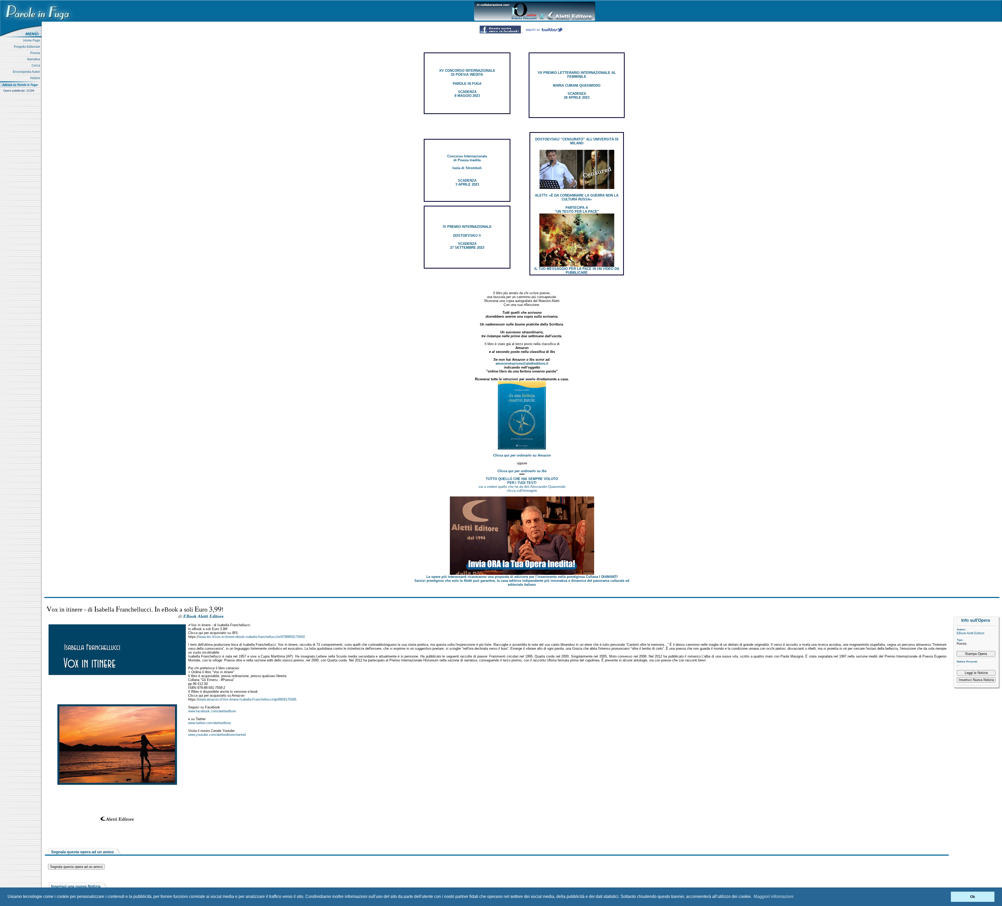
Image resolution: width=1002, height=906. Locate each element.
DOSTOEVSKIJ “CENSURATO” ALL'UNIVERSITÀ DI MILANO (576, 141)
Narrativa (34, 59)
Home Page (32, 40)
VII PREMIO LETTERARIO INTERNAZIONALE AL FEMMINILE (577, 75)
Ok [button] (972, 897)
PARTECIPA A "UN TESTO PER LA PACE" (577, 210)
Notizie (36, 78)
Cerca (37, 65)
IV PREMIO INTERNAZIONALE (467, 227)
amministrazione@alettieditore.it (522, 363)
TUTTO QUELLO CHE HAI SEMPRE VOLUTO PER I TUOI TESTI (522, 481)
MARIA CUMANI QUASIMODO (576, 85)
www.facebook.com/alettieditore (212, 711)
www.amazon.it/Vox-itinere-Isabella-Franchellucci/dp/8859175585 (247, 699)
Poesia (36, 53)
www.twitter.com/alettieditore (209, 723)
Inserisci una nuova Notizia (75, 886)
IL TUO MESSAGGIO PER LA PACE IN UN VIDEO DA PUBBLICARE (576, 271)
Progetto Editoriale (28, 47)
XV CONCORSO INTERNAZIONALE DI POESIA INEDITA (467, 72)
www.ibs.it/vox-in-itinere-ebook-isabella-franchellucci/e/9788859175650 (252, 637)
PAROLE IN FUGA (467, 84)
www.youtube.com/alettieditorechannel (217, 735)
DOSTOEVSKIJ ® (467, 236)
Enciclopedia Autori (27, 72)
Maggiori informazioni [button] (774, 896)
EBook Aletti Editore (971, 633)
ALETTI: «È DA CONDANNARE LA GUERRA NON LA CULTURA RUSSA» (576, 197)
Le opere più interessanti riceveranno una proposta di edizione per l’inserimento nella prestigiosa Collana (522, 577)
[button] (945, 897)
